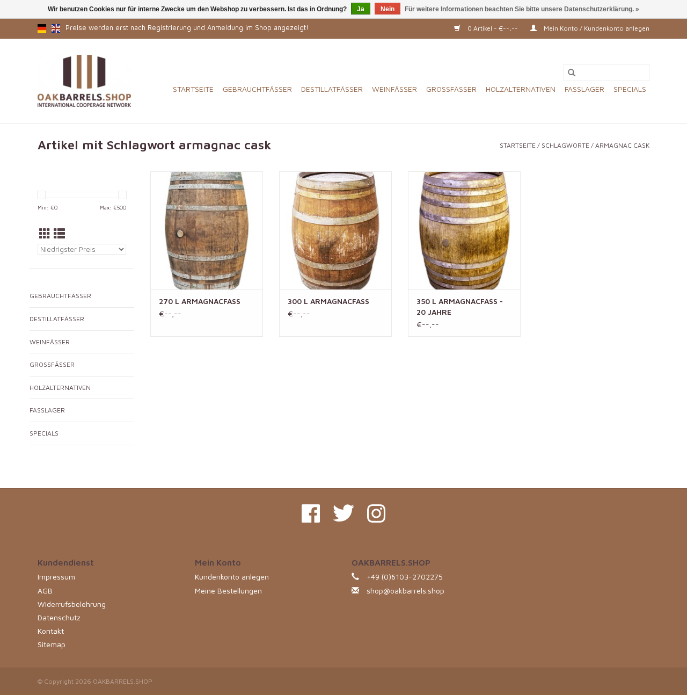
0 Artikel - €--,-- (493, 28)
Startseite (193, 88)
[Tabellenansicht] (44, 233)
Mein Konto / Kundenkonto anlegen (595, 28)
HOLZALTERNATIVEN (521, 88)
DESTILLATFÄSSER (332, 88)
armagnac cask (622, 145)
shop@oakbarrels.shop (405, 590)
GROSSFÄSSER (451, 88)
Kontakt (51, 630)
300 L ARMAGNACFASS (328, 301)
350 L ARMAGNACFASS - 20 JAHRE (459, 306)
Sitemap (51, 644)
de (42, 28)
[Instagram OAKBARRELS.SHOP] (376, 513)
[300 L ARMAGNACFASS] (335, 230)
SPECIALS (629, 88)
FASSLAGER (584, 88)
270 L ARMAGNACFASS (199, 301)
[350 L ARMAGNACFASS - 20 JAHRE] (464, 230)
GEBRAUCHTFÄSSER (257, 88)
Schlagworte (565, 145)
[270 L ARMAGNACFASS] (206, 230)
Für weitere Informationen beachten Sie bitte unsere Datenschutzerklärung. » (522, 9)
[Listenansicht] (59, 233)
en (56, 28)
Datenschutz (59, 617)
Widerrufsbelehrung (72, 604)
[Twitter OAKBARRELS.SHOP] (343, 513)
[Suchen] (572, 72)
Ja (360, 9)
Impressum (56, 576)
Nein (387, 9)
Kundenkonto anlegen (232, 576)
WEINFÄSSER (394, 88)
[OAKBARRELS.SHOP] (84, 81)
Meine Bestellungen (228, 590)
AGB (45, 590)
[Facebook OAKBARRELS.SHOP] (311, 513)
